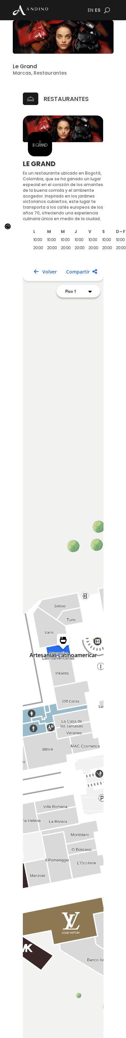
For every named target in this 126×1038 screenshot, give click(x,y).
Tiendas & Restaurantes (41, 1030)
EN (90, 10)
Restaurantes (50, 73)
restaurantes (66, 99)
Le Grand (25, 66)
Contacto (105, 1026)
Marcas (22, 73)
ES (97, 10)
